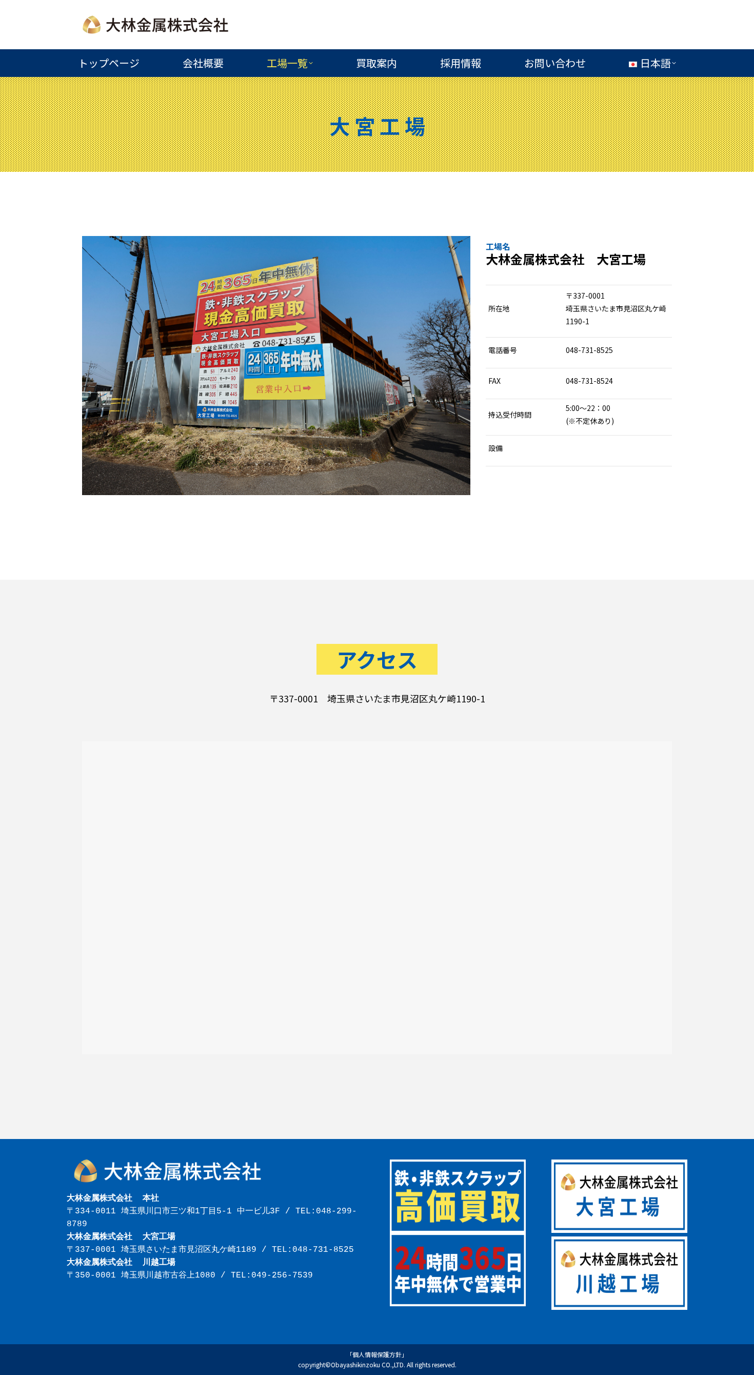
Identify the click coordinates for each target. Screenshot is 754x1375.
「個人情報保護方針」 (377, 1354)
